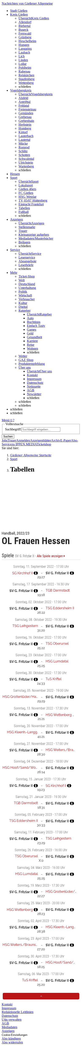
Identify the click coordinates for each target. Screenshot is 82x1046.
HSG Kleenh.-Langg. (22, 732)
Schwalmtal (26, 158)
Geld (30, 333)
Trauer (23, 231)
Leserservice (27, 257)
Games (31, 329)
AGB (30, 390)
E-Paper (65, 440)
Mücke (23, 143)
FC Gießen (26, 193)
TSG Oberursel (57, 644)
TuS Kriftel (53, 679)
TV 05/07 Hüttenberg (33, 200)
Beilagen (24, 242)
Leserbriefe (26, 265)
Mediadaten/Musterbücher (36, 238)
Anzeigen (8, 1031)
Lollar (22, 64)
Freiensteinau (27, 109)
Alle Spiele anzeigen (50, 556)
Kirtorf (23, 132)
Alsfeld (23, 98)
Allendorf (25, 22)
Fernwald (25, 33)
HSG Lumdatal (57, 661)
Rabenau (24, 71)
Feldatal (24, 105)
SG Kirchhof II (22, 573)
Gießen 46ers (27, 189)
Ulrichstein (26, 162)
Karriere (32, 341)
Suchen (8, 436)
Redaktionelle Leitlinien (17, 1012)
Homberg (25, 128)
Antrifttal (24, 102)
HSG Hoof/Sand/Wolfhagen (25, 768)
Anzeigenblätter (40, 440)
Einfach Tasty (36, 326)
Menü (5, 420)
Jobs (5, 440)
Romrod (24, 147)
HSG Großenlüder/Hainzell (23, 697)
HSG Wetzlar (27, 196)
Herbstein (25, 124)
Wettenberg (26, 83)
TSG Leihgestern (25, 626)
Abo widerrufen (12, 1042)
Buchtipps (33, 322)
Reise (30, 344)
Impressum (34, 379)
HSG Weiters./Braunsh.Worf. (24, 945)
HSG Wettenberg (59, 715)
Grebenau (25, 117)
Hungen (24, 45)
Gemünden (26, 113)
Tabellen (24, 208)
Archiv (55, 440)
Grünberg (25, 37)
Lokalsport (26, 185)
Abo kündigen (11, 1038)
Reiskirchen (26, 75)
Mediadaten (9, 1027)
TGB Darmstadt (58, 590)
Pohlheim (25, 67)
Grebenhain (26, 121)
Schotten (24, 155)
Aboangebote (27, 261)
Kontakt (32, 375)
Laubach (24, 52)
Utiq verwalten (11, 1019)
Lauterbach (26, 136)
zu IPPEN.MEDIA (24, 444)
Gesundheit (34, 337)
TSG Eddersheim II (60, 608)
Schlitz (23, 151)
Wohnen (32, 348)
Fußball (24, 212)
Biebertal (24, 26)
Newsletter (34, 394)
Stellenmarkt (27, 227)
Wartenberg (26, 166)
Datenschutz (35, 382)
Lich (22, 56)
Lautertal (24, 140)
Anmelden (23, 440)
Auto (30, 318)
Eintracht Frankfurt (31, 204)
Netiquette (34, 386)
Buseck (23, 29)
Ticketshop (44, 444)
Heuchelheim (27, 41)
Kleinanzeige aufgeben (34, 234)
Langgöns (25, 48)
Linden (23, 60)
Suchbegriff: (13, 429)
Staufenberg (26, 79)
